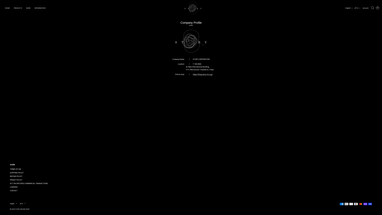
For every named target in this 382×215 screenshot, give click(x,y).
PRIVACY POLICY (16, 180)
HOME (7, 8)
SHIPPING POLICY (17, 173)
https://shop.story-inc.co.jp (202, 74)
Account (365, 8)
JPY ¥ (356, 8)
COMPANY (14, 187)
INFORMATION (40, 8)
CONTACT (14, 191)
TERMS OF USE (15, 169)
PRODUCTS (18, 8)
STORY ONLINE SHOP (22, 209)
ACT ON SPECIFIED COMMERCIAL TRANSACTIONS (29, 183)
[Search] (372, 8)
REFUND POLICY (16, 176)
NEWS (28, 8)
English (348, 8)
